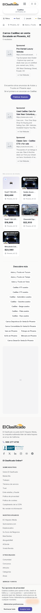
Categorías (7, 572)
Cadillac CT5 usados (20, 292)
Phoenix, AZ (14, 25)
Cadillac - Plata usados (20, 311)
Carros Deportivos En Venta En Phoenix (20, 321)
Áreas (5, 576)
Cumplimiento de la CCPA (12, 504)
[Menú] (33, 3)
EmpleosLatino (8, 528)
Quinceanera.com (9, 524)
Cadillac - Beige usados (20, 306)
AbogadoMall (8, 540)
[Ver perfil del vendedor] (5, 179)
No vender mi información (12, 508)
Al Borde (6, 544)
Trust (4, 488)
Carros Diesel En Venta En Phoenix (21, 340)
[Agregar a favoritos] (16, 199)
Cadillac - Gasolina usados (20, 302)
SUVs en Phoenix (10, 336)
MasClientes (7, 536)
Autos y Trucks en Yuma (20, 282)
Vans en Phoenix (11, 331)
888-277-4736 (12, 442)
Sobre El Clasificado (10, 472)
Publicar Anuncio (20, 97)
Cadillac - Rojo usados (20, 316)
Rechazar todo (9, 609)
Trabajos (6, 480)
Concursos (7, 564)
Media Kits (6, 476)
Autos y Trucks (30, 25)
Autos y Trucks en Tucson (20, 272)
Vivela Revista (8, 548)
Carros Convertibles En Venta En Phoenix (20, 326)
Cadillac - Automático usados (20, 297)
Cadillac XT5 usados (20, 287)
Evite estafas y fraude (11, 492)
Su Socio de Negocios (11, 532)
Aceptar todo (25, 609)
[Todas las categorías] (24, 3)
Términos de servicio (11, 484)
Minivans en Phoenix (29, 336)
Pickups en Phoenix (28, 331)
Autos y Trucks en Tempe (20, 277)
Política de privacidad (11, 496)
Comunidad (7, 560)
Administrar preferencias (13, 604)
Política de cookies (10, 500)
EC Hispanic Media (10, 520)
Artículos (6, 568)
